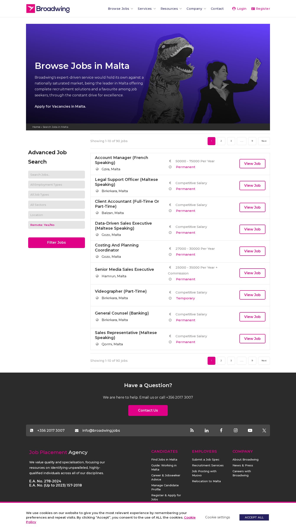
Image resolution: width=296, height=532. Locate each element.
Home (36, 126)
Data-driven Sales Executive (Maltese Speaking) (123, 226)
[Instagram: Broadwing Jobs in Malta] (239, 431)
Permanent (185, 167)
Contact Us (148, 410)
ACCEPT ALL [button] (254, 517)
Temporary (185, 298)
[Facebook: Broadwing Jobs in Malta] (225, 431)
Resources (169, 9)
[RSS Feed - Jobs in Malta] (196, 431)
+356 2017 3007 (51, 430)
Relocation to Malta (206, 481)
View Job (252, 164)
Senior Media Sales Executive (124, 269)
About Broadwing (246, 459)
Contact (217, 9)
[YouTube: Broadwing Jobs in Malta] (254, 431)
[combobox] (56, 205)
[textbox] (41, 205)
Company (194, 9)
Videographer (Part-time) (121, 291)
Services (145, 9)
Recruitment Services (208, 465)
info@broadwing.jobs (101, 430)
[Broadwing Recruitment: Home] (55, 8)
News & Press (243, 465)
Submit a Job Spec (206, 459)
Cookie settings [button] (217, 517)
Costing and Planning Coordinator (117, 248)
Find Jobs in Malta (164, 459)
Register (262, 9)
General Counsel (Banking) (122, 313)
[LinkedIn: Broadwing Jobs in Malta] (210, 431)
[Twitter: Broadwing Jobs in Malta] (264, 431)
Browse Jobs (118, 9)
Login (241, 8)
